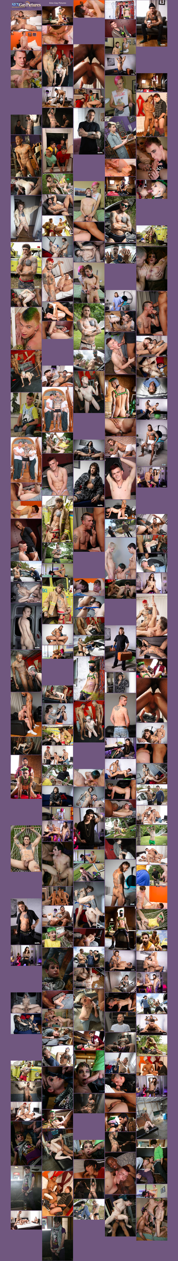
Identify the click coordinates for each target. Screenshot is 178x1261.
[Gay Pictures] (26, 5)
